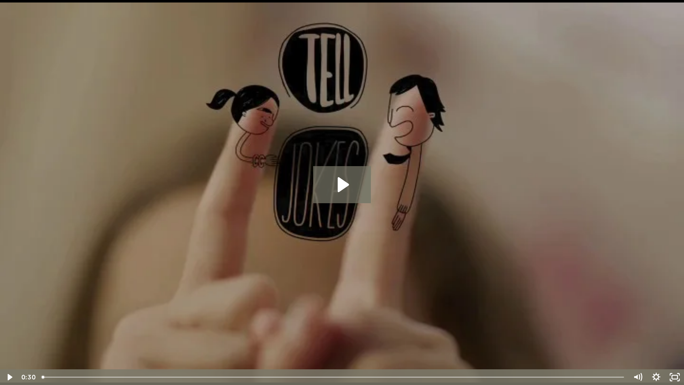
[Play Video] (9, 377)
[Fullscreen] (674, 377)
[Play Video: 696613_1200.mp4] (342, 184)
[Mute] (637, 377)
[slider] (333, 377)
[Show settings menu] (656, 377)
